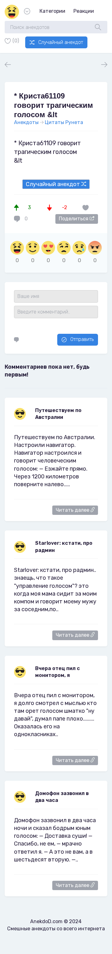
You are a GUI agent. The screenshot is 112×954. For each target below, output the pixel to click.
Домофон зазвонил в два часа (62, 796)
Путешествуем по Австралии (58, 413)
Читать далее (73, 510)
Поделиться (74, 219)
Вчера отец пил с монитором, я (57, 671)
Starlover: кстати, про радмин (63, 546)
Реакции (83, 11)
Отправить (82, 339)
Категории (52, 11)
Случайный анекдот (60, 42)
